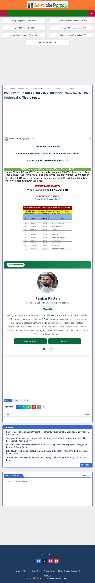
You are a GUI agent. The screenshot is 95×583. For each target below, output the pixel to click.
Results (12, 88)
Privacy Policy (49, 571)
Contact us (36, 571)
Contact (64, 341)
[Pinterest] (34, 407)
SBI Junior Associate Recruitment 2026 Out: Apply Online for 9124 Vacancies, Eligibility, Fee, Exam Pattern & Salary (46, 439)
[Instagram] (51, 349)
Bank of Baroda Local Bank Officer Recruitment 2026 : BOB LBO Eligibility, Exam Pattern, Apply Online (47, 433)
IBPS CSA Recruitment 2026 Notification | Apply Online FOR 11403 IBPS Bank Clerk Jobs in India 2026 (47, 452)
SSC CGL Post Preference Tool (71, 35)
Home (6, 88)
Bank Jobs (17, 401)
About (25, 571)
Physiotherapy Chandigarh (69, 571)
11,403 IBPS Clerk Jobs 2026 (24, 28)
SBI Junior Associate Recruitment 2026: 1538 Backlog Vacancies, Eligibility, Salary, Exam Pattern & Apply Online (46, 446)
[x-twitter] (44, 561)
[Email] (39, 407)
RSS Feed (47, 576)
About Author (30, 341)
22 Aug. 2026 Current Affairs (71, 28)
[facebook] (38, 561)
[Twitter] (23, 407)
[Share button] (44, 407)
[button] (91, 13)
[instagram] (50, 561)
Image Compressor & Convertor (24, 21)
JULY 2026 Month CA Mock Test (71, 21)
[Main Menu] (3, 13)
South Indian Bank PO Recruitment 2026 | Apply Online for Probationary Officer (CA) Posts (46, 458)
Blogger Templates (48, 578)
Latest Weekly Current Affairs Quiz (24, 35)
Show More (86, 465)
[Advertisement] (47, 64)
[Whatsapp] (28, 407)
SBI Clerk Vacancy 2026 (47, 42)
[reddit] (56, 561)
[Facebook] (44, 349)
